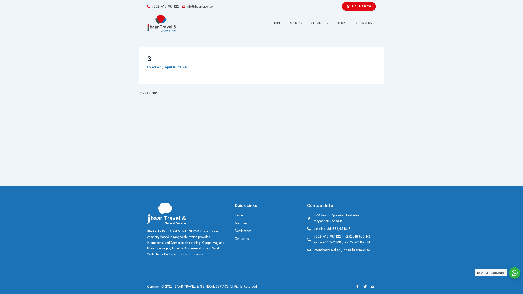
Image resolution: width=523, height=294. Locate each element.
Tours (342, 23)
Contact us (363, 23)
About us (296, 23)
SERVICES (317, 23)
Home (278, 23)
